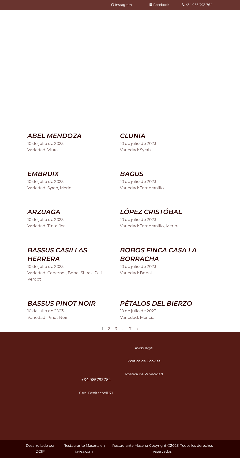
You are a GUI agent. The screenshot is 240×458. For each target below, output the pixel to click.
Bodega (140, 18)
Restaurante (72, 18)
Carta (119, 18)
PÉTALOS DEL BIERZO (156, 303)
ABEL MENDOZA (54, 136)
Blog (160, 18)
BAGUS (131, 174)
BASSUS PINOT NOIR (61, 303)
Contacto (181, 18)
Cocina (99, 18)
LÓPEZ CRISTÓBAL (151, 212)
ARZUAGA (43, 212)
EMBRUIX (43, 174)
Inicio (46, 18)
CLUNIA (132, 136)
